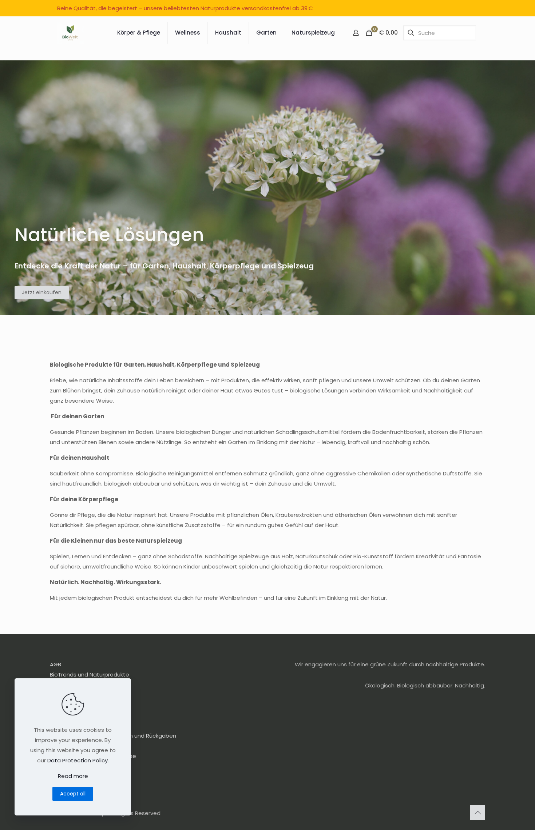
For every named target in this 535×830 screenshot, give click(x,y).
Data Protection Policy (77, 760)
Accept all (73, 793)
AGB (55, 664)
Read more (73, 776)
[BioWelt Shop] (70, 32)
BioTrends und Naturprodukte (89, 674)
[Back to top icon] (477, 812)
